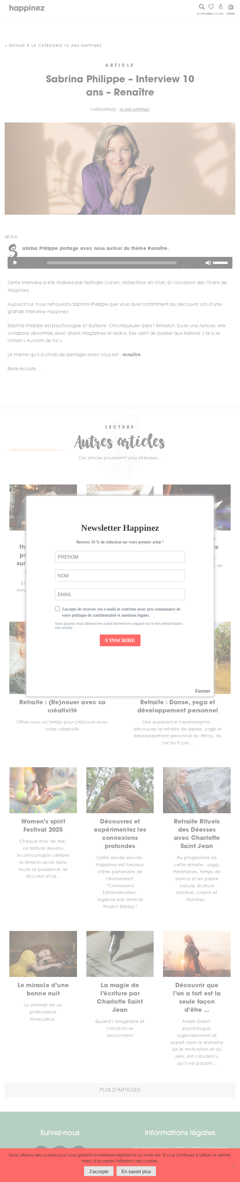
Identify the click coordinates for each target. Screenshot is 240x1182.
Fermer (202, 691)
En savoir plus (136, 1171)
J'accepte (99, 1171)
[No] (233, 1165)
